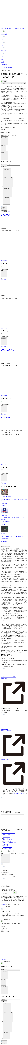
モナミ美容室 (6, 417)
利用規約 (5, 844)
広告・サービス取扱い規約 (9, 842)
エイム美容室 (6, 215)
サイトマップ (6, 837)
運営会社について (7, 847)
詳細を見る (3, 279)
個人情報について (7, 838)
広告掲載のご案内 (7, 841)
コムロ (3, 282)
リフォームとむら (7, 350)
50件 (9, 211)
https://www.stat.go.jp (19, 793)
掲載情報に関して (7, 839)
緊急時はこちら (7, 848)
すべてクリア (3, 208)
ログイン (3, 926)
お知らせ (5, 845)
